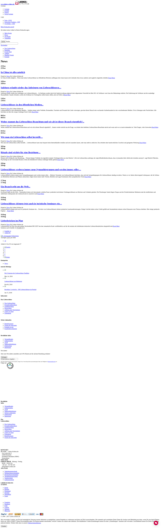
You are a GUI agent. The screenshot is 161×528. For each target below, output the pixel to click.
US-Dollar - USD (9, 24)
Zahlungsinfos (8, 341)
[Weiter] (7, 257)
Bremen (6, 489)
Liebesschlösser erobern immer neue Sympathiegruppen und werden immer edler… (41, 169)
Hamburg (7, 504)
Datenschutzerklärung (34, 523)
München (7, 511)
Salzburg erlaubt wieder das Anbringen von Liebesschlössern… (31, 87)
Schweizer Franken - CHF (12, 22)
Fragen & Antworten (10, 325)
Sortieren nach (5, 228)
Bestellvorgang (8, 324)
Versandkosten (8, 339)
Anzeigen (3, 237)
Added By (7, 233)
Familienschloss (9, 306)
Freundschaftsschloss (10, 305)
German (6, 9)
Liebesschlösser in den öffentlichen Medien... (22, 104)
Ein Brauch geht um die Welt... (15, 186)
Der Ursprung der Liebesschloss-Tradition (16, 273)
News (6, 35)
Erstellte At (7, 231)
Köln (5, 506)
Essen (6, 496)
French (6, 12)
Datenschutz (8, 346)
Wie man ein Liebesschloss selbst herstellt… (22, 137)
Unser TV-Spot (9, 311)
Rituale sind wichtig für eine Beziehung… (21, 152)
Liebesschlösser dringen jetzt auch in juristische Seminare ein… (31, 203)
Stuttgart (6, 509)
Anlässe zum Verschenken (12, 310)
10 (5, 241)
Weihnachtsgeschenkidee (11, 473)
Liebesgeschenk (9, 480)
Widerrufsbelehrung (10, 344)
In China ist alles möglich (13, 72)
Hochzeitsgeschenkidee (11, 475)
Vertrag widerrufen (10, 413)
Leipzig (6, 507)
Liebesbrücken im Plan (12, 220)
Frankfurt (7, 502)
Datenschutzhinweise (52, 361)
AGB (6, 342)
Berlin (6, 488)
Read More (111, 78)
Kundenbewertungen (10, 329)
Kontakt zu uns (8, 327)
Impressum (7, 347)
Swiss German (8, 14)
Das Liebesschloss (9, 303)
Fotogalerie (7, 313)
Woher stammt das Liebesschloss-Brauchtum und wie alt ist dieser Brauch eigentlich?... (42, 121)
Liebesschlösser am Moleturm (13, 281)
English (6, 11)
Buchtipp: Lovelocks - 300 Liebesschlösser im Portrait (20, 289)
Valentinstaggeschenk (10, 471)
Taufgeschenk (8, 478)
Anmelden (7, 38)
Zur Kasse (7, 36)
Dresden (6, 493)
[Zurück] (7, 247)
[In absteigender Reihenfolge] (10, 236)
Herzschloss (8, 308)
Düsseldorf (7, 494)
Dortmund (7, 491)
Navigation (4, 45)
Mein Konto (8, 33)
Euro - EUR (8, 20)
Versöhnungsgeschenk (11, 476)
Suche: (8, 41)
